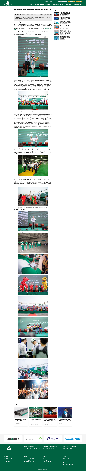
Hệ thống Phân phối (55, 4)
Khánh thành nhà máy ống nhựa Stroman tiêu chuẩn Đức (65, 22)
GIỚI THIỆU (6, 456)
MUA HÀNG (45, 456)
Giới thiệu (37, 4)
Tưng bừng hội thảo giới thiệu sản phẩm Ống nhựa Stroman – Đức (65, 26)
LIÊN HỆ (64, 456)
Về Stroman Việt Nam (8, 460)
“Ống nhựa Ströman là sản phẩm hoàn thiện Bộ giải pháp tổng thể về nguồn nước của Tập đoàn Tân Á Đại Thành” (65, 32)
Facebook (66, 464)
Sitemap (46, 1)
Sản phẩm (42, 4)
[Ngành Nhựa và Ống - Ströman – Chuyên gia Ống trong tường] (7, 3)
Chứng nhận (47, 4)
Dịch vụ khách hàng (66, 458)
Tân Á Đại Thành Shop (47, 461)
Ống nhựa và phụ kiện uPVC (29, 458)
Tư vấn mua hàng (68, 4)
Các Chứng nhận (7, 461)
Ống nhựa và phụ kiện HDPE (29, 461)
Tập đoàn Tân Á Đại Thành (8, 458)
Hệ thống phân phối (47, 460)
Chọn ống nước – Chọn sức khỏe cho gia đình (20, 420)
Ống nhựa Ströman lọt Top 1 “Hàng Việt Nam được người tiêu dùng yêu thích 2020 (65, 13)
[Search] (66, 1)
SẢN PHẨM (25, 456)
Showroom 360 (72, 1)
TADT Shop (79, 1)
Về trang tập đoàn (78, 4)
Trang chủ (31, 4)
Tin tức (61, 4)
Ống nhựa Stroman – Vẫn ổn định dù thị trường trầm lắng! (65, 18)
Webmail (51, 1)
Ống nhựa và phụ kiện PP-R (28, 460)
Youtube (71, 464)
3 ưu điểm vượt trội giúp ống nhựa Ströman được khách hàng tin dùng (35, 420)
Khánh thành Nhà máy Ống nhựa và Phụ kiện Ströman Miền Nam (65, 37)
